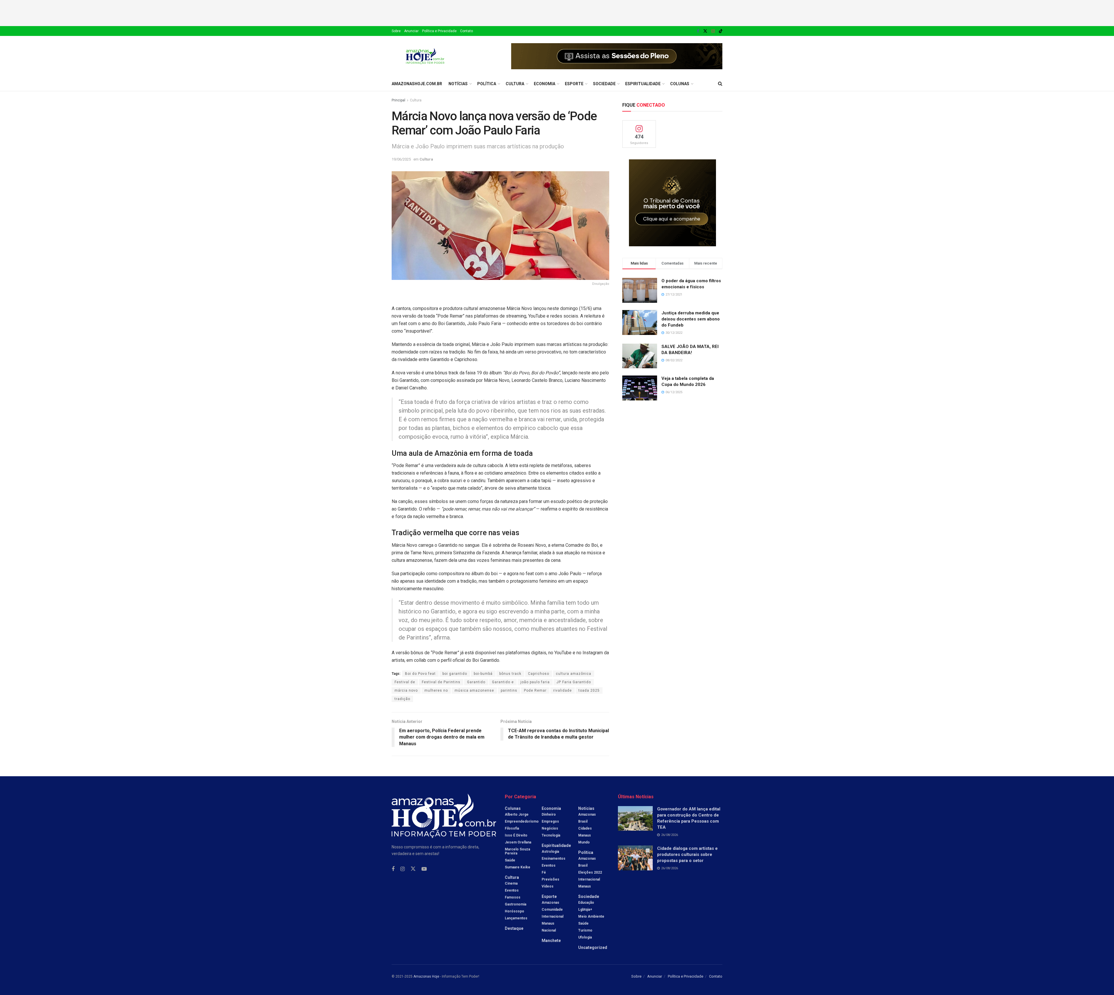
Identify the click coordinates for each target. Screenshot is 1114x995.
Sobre (396, 31)
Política (486, 83)
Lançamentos (516, 918)
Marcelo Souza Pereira (517, 851)
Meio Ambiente (591, 916)
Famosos (512, 897)
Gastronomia (515, 904)
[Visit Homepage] (425, 56)
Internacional (552, 916)
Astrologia (550, 852)
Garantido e (503, 682)
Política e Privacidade (439, 31)
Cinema (511, 883)
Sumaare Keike (517, 867)
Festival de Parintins (441, 682)
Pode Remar (535, 690)
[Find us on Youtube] (424, 869)
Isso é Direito (516, 835)
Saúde (510, 860)
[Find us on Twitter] (705, 31)
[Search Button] (720, 83)
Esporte (574, 83)
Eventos (512, 890)
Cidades (585, 828)
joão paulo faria (535, 682)
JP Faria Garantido (573, 682)
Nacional (549, 930)
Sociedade (604, 83)
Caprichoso (538, 674)
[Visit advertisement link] (616, 56)
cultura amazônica (573, 674)
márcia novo (406, 690)
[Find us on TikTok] (720, 31)
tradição (402, 699)
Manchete (551, 940)
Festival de (405, 682)
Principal (398, 100)
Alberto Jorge (517, 814)
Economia (544, 83)
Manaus (548, 923)
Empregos (550, 821)
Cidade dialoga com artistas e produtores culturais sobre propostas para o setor (687, 854)
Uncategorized (592, 947)
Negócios (550, 828)
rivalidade (562, 690)
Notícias (458, 83)
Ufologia (585, 937)
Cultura (515, 83)
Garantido (476, 682)
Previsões (550, 879)
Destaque (514, 928)
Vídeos (548, 886)
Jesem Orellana (518, 842)
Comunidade (552, 909)
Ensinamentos (553, 858)
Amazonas (550, 903)
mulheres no (436, 690)
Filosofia (512, 828)
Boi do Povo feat (420, 674)
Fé (544, 872)
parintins (509, 690)
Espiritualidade (643, 83)
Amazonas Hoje (426, 976)
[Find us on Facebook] (698, 31)
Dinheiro (549, 814)
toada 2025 (589, 690)
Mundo (584, 842)
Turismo (585, 930)
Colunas (679, 83)
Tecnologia (551, 835)
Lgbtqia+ (585, 909)
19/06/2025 (401, 159)
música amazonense (474, 690)
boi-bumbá (483, 674)
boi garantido (454, 674)
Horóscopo (514, 911)
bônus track (510, 674)
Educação (586, 903)
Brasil (582, 821)
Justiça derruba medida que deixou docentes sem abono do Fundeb (690, 319)
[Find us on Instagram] (713, 31)
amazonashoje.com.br (417, 83)
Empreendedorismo (522, 821)
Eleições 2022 (590, 872)
